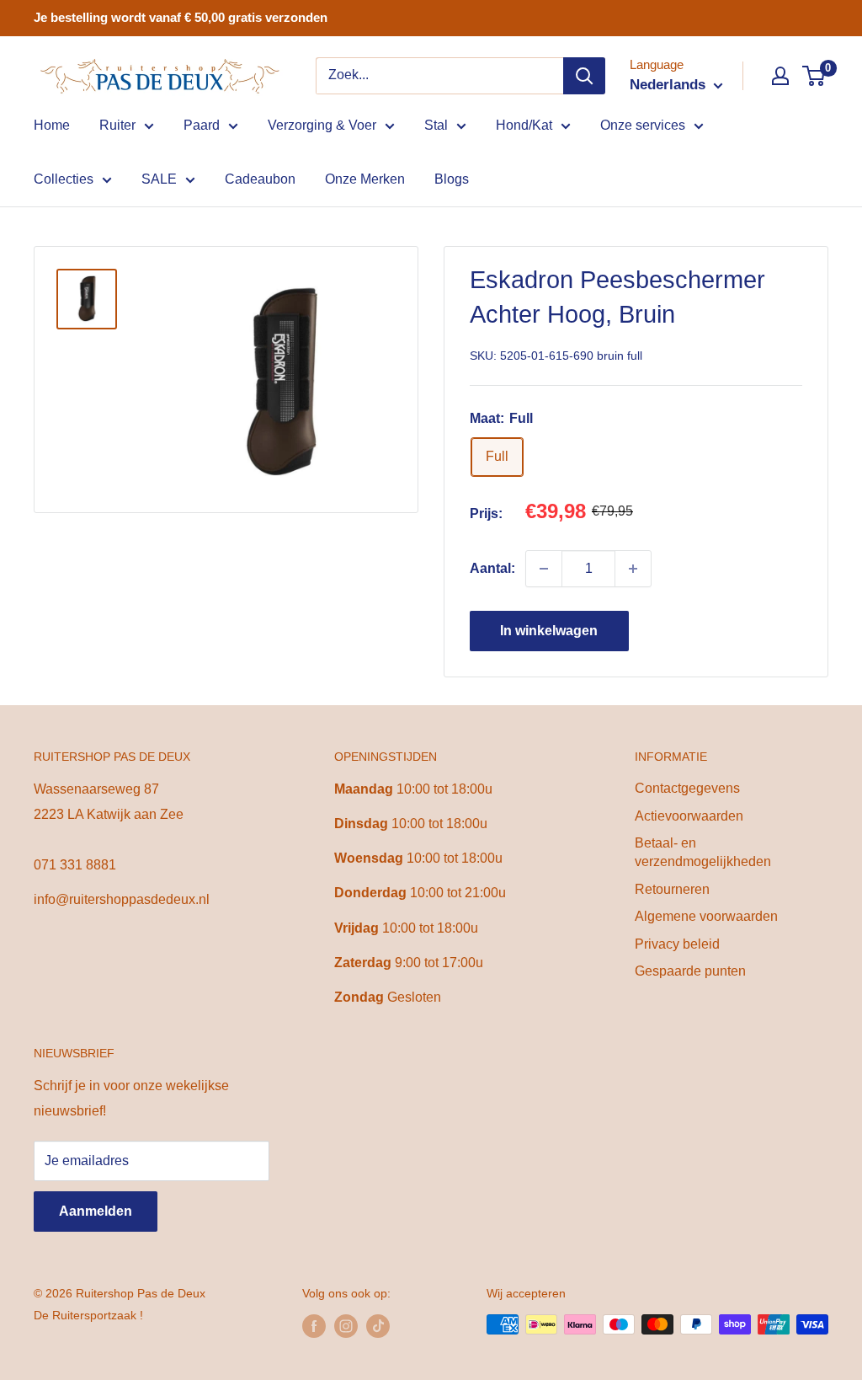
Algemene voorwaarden (706, 916)
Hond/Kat (524, 125)
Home (52, 125)
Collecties (63, 179)
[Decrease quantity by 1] (543, 568)
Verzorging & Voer (322, 125)
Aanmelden (95, 1211)
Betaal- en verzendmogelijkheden (703, 852)
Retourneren (672, 889)
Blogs (451, 179)
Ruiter (117, 125)
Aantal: (492, 568)
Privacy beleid (677, 944)
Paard (202, 125)
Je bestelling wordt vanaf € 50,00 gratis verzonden (180, 17)
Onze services (642, 125)
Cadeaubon (260, 179)
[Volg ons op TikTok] (378, 1326)
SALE (159, 179)
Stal (436, 125)
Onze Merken (365, 179)
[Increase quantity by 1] (633, 568)
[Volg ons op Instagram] (346, 1326)
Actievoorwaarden (689, 816)
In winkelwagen (549, 630)
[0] (814, 76)
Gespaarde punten (690, 971)
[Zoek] (584, 75)
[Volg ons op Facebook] (314, 1326)
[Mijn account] (780, 76)
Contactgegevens (687, 788)
